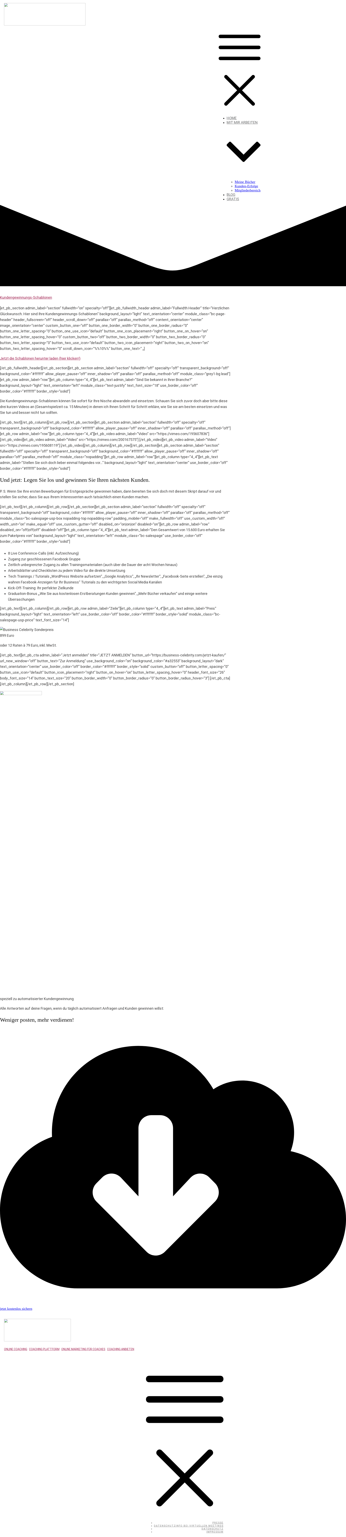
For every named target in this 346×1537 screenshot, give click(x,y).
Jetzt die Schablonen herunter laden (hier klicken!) (40, 358)
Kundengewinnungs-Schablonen (26, 297)
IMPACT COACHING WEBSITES (75, 1358)
